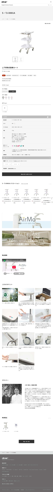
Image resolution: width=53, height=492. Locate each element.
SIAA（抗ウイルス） (15, 75)
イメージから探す (12, 464)
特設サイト (4, 467)
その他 (30, 476)
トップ (3, 452)
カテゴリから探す (5, 464)
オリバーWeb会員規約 (15, 489)
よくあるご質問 (5, 480)
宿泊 (12, 476)
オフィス (9, 476)
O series (40, 469)
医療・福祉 (16, 476)
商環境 (20, 476)
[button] (49, 117)
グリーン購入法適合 (23, 75)
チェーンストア (25, 476)
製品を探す (4, 463)
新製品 (4, 75)
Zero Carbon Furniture (33, 469)
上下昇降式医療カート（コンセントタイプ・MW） (17, 201)
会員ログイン (16, 160)
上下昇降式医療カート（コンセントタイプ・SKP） (37, 201)
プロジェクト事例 (5, 474)
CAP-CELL (21, 469)
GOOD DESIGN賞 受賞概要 (30, 408)
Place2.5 (3, 469)
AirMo (35, 75)
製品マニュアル (17, 480)
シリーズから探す (20, 464)
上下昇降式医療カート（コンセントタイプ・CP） (7, 201)
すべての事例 (4, 476)
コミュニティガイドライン (30, 489)
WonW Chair (26, 469)
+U (13, 469)
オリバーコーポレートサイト (8, 483)
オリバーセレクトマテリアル (33, 464)
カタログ (25, 464)
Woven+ (16, 469)
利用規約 (22, 489)
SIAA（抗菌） (30, 75)
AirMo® (45, 469)
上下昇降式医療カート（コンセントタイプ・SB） (27, 201)
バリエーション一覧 (24, 183)
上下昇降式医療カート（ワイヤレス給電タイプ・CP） (46, 202)
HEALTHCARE (9, 75)
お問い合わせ (11, 480)
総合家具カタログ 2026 (6, 80)
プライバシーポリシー (6, 489)
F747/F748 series (5, 471)
